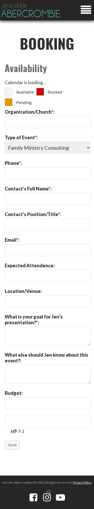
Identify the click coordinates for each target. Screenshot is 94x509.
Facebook (33, 497)
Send (12, 445)
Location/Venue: (23, 291)
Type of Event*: (21, 137)
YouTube (60, 497)
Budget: (14, 393)
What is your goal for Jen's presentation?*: (34, 319)
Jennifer (30, 11)
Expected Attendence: (30, 265)
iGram (47, 497)
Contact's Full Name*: (28, 189)
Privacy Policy (82, 482)
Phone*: (13, 163)
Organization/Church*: (30, 112)
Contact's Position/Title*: (33, 214)
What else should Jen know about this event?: (46, 357)
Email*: (12, 240)
